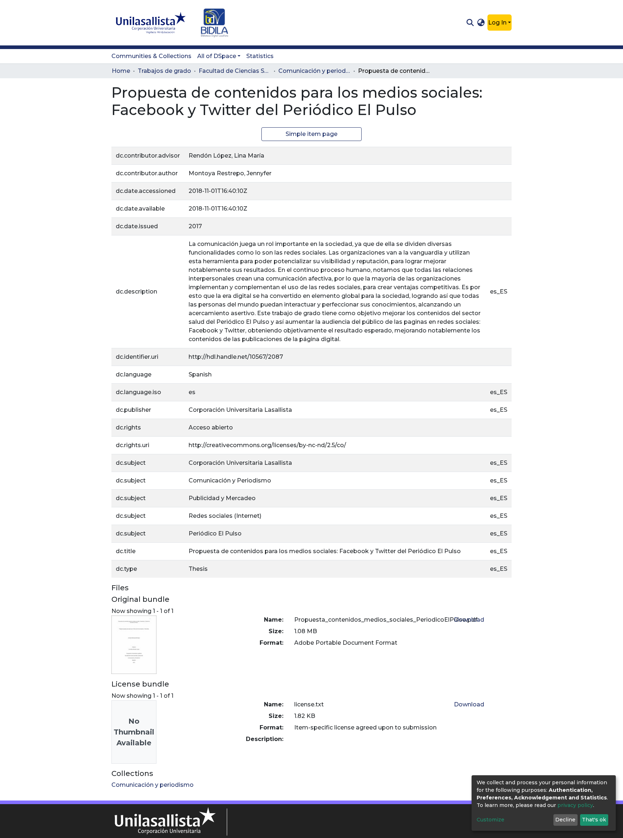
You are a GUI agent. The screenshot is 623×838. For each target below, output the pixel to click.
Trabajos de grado (164, 70)
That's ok (594, 819)
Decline (565, 819)
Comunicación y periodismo (314, 70)
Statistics (260, 56)
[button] (481, 22)
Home (121, 70)
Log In (497, 22)
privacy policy (575, 805)
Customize (490, 819)
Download (469, 619)
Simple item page (311, 134)
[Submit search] (469, 22)
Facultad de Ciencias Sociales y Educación (235, 70)
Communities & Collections (151, 56)
